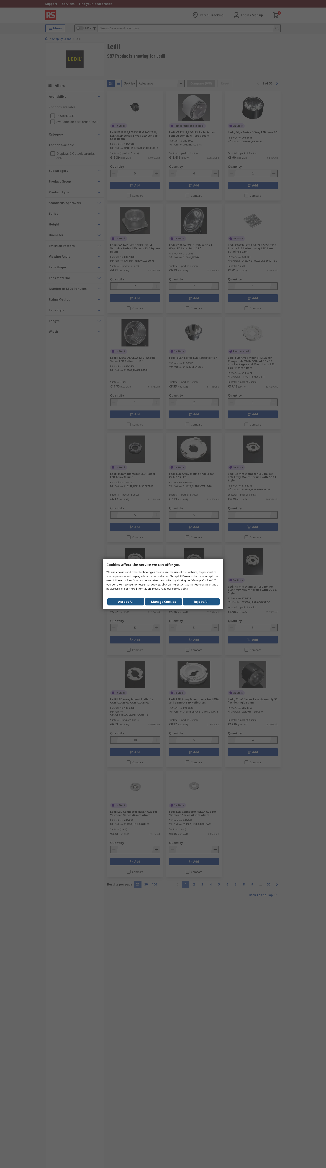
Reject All (201, 602)
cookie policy (180, 588)
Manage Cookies (163, 602)
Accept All (126, 602)
